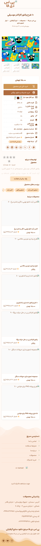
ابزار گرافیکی (13, 20)
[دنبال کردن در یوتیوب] (8, 541)
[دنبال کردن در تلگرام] (3, 541)
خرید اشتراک (31, 459)
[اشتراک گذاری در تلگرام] (8, 147)
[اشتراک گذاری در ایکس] (25, 147)
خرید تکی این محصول (20, 86)
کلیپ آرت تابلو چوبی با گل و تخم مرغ (26, 229)
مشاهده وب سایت (15, 133)
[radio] (4, 157)
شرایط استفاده (31, 445)
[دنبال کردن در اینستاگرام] (12, 541)
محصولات (23, 20)
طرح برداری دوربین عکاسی (29, 266)
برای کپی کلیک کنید (15, 141)
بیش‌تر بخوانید (19, 178)
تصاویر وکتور (20, 190)
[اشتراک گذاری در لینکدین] (12, 147)
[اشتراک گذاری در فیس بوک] (29, 147)
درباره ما (33, 450)
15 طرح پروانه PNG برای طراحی (27, 413)
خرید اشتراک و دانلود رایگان (20, 92)
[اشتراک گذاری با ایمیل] (21, 147)
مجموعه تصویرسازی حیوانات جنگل (26, 376)
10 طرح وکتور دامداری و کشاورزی (27, 303)
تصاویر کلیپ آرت (33, 190)
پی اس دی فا (32, 20)
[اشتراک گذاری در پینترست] (16, 147)
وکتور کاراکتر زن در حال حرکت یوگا (27, 340)
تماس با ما (32, 441)
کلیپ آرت (10, 190)
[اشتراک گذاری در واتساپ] (34, 147)
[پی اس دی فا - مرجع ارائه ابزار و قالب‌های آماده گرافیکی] (10, 4)
